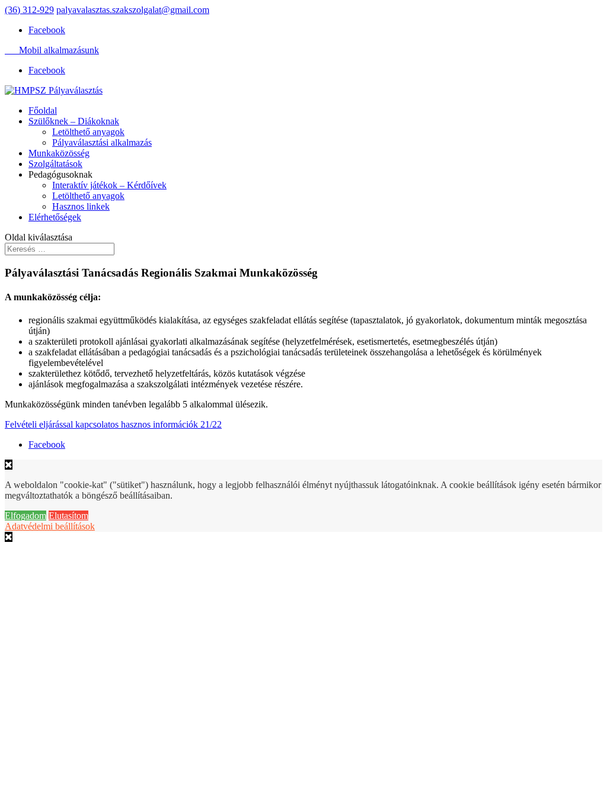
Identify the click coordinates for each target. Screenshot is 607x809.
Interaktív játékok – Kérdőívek (109, 185)
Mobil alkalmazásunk (52, 50)
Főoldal (42, 110)
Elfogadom (25, 516)
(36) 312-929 (29, 10)
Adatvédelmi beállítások (50, 526)
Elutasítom (68, 516)
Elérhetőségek (54, 217)
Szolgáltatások (55, 164)
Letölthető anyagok (88, 132)
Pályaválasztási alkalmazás (102, 142)
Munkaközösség (59, 153)
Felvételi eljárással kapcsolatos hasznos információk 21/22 (113, 424)
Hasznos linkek (81, 206)
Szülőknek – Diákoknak (73, 121)
